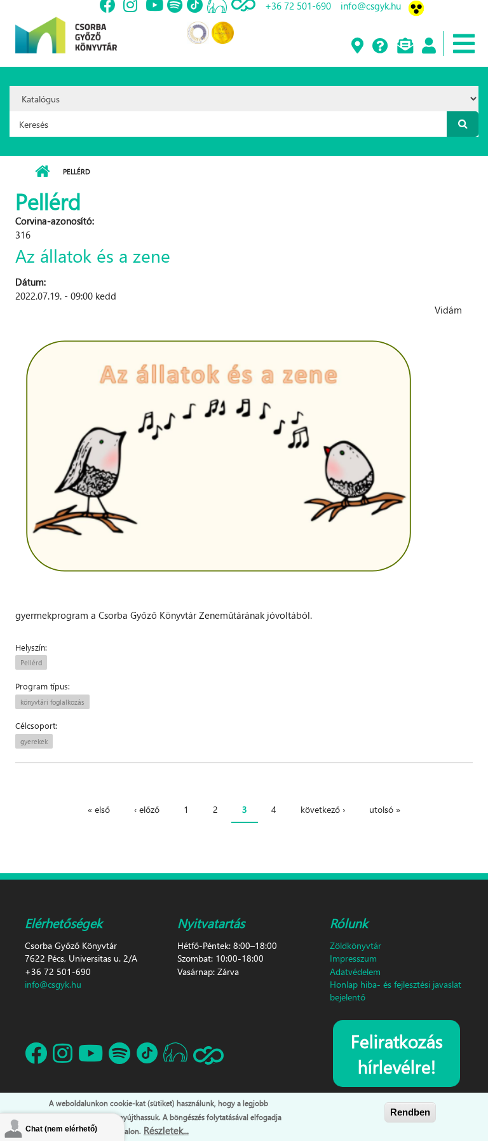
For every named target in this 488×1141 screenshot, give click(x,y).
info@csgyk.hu (53, 984)
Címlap (42, 172)
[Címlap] (66, 25)
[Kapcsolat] (404, 46)
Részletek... (166, 1130)
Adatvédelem (355, 971)
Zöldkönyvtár (355, 945)
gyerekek (34, 741)
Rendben (410, 1112)
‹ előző (146, 809)
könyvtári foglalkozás (52, 702)
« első (99, 809)
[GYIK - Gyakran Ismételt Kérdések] (379, 46)
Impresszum (353, 958)
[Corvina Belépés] (428, 46)
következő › (323, 809)
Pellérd (31, 662)
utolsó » (384, 809)
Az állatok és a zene (92, 255)
